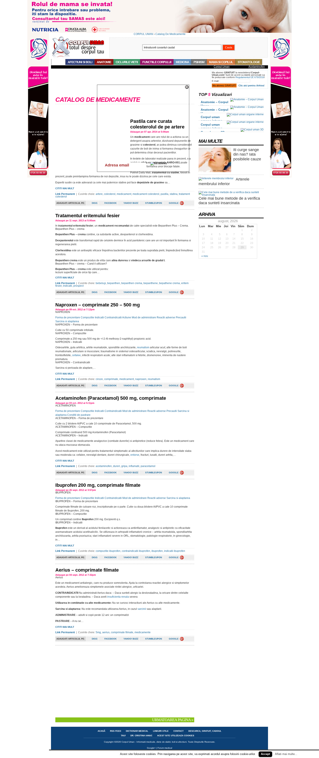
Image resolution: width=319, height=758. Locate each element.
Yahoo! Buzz (130, 203)
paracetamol (148, 466)
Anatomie (104, 62)
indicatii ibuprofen (174, 550)
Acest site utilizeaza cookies (175, 735)
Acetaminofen (256, 66)
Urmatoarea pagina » (172, 720)
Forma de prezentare (67, 317)
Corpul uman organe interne (211, 118)
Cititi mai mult (64, 188)
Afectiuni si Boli (80, 62)
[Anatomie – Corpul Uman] (247, 99)
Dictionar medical (137, 731)
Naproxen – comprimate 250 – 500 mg (97, 304)
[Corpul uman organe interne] (245, 114)
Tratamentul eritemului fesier (87, 215)
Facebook (110, 203)
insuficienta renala (118, 596)
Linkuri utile (161, 731)
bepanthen (113, 283)
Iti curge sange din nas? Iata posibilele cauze (247, 154)
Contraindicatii (113, 317)
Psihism (199, 62)
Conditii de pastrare (78, 414)
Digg (94, 203)
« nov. (204, 256)
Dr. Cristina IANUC (141, 735)
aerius (106, 632)
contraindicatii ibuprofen (136, 550)
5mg (98, 632)
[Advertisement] (130, 80)
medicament (124, 194)
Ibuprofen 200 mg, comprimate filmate (97, 485)
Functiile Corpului (156, 62)
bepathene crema (169, 283)
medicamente (143, 632)
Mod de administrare (144, 317)
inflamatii (134, 466)
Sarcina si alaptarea (67, 321)
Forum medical (165, 748)
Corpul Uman (222, 66)
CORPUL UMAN (143, 34)
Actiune (126, 317)
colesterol (109, 194)
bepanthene (150, 283)
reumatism (143, 347)
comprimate (111, 379)
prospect (78, 285)
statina (174, 194)
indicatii (67, 285)
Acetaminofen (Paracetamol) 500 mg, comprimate (110, 398)
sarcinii (142, 608)
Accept (265, 754)
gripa (124, 466)
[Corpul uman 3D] (252, 129)
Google (174, 203)
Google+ (151, 748)
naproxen (140, 379)
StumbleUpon (153, 203)
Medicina (182, 62)
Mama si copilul (221, 62)
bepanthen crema (131, 283)
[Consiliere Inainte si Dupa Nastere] (159, 31)
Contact (178, 731)
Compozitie (87, 317)
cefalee (76, 355)
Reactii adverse (166, 317)
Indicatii (99, 317)
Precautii (181, 317)
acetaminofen (104, 466)
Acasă (58, 62)
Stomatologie (249, 62)
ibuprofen (157, 550)
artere (99, 194)
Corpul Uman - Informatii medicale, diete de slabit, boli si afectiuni (154, 742)
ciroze (99, 379)
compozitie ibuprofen (108, 550)
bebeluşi (101, 283)
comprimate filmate (122, 632)
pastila (164, 194)
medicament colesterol (146, 194)
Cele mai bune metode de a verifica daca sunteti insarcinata (229, 200)
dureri (116, 466)
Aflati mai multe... (286, 754)
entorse (134, 454)
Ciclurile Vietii (127, 62)
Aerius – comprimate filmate (87, 570)
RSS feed (115, 731)
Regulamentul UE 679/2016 (249, 77)
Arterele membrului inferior (224, 181)
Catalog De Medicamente (170, 34)
